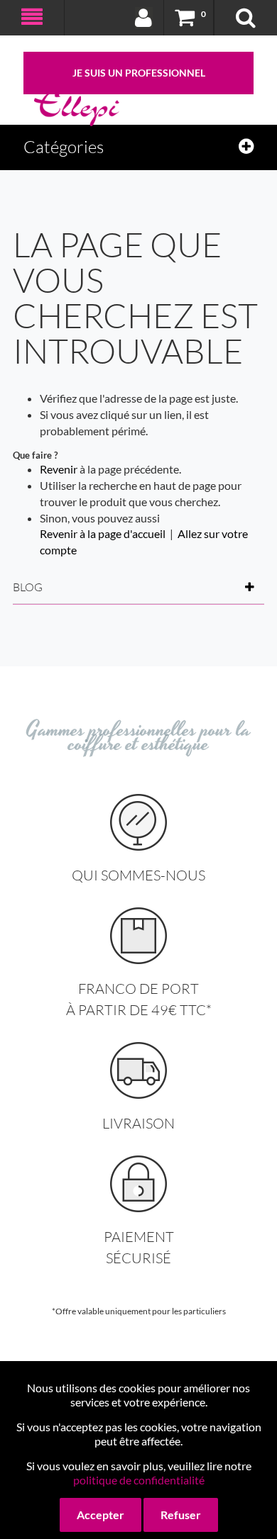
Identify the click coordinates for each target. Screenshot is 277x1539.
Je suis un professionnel (138, 73)
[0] (185, 17)
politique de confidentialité (139, 1480)
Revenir (58, 469)
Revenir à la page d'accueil (102, 533)
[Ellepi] (76, 108)
